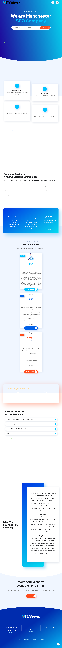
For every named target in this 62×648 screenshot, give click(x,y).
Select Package (30, 289)
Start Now (44, 27)
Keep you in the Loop (17, 111)
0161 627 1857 (50, 628)
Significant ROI (45, 114)
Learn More (16, 101)
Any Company (45, 93)
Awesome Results (17, 90)
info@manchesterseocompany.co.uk (31, 628)
